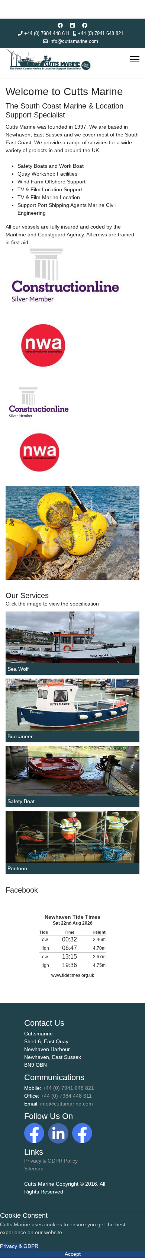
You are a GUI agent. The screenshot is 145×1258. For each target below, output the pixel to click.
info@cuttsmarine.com (73, 41)
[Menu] (134, 59)
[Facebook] (60, 25)
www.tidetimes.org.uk (72, 975)
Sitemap (34, 1168)
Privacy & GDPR (19, 1246)
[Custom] (84, 25)
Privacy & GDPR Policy (51, 1161)
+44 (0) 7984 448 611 (47, 33)
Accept (73, 1254)
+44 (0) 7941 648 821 (100, 33)
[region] (72, 533)
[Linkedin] (72, 25)
